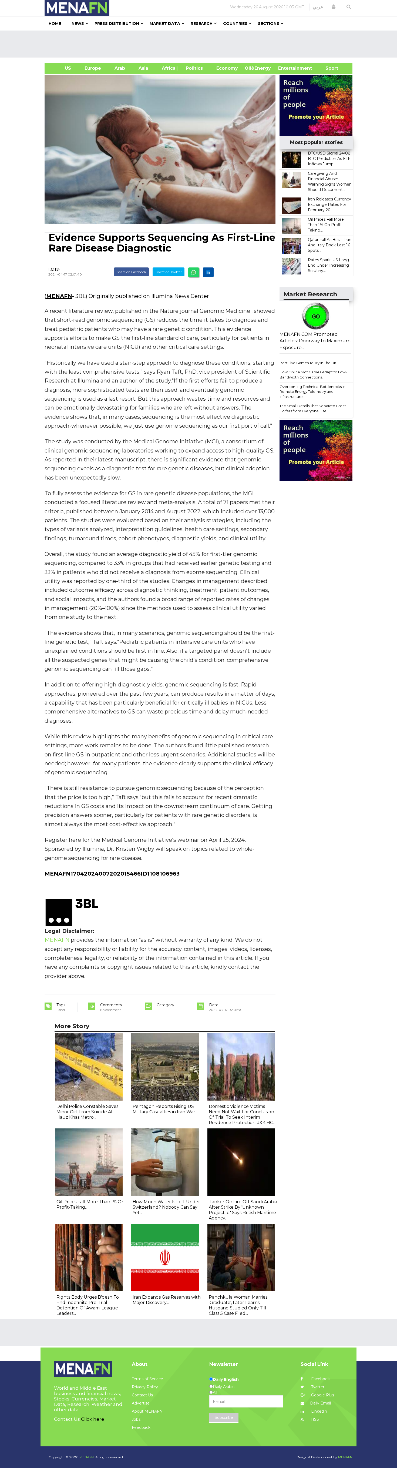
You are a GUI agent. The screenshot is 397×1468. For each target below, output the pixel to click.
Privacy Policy (145, 1387)
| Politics (193, 68)
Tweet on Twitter (168, 272)
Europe (93, 68)
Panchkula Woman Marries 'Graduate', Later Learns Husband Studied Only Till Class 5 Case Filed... (238, 1305)
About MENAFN (147, 1411)
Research (202, 23)
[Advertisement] (200, 44)
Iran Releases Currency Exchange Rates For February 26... (329, 204)
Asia (143, 68)
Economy (227, 68)
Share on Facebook (131, 272)
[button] (333, 7)
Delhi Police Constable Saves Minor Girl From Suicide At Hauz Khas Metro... (87, 1112)
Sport (328, 68)
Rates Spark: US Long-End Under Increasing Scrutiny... (329, 265)
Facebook (320, 1378)
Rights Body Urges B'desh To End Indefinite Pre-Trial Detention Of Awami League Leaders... (87, 1305)
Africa (168, 68)
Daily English (226, 1379)
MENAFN (59, 296)
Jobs (136, 1419)
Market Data (165, 23)
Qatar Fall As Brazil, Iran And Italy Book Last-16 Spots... (329, 245)
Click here (92, 1419)
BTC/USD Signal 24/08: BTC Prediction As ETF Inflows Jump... (329, 158)
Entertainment (287, 68)
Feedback (141, 1427)
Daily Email (320, 1403)
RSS (314, 1419)
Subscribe (224, 1417)
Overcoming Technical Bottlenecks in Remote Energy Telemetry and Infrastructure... (312, 391)
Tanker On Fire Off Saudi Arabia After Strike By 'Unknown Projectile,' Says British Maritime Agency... (243, 1210)
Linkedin (318, 1411)
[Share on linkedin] (208, 272)
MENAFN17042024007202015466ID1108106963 (112, 873)
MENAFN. (87, 1457)
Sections (268, 23)
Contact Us (142, 1395)
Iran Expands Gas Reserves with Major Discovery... (167, 1300)
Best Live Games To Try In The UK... (309, 363)
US (61, 68)
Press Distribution (117, 23)
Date (54, 269)
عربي (318, 7)
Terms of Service (147, 1378)
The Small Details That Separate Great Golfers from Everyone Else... (313, 408)
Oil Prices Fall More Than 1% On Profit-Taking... (326, 225)
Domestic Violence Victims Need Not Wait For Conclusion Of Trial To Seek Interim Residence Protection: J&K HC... (242, 1114)
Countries (235, 23)
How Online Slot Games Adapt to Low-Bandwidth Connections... (313, 374)
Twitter (317, 1387)
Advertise (141, 1403)
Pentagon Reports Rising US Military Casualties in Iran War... (165, 1109)
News (78, 23)
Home (55, 23)
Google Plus (322, 1395)
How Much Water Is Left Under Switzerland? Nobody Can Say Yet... (166, 1207)
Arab (120, 68)
